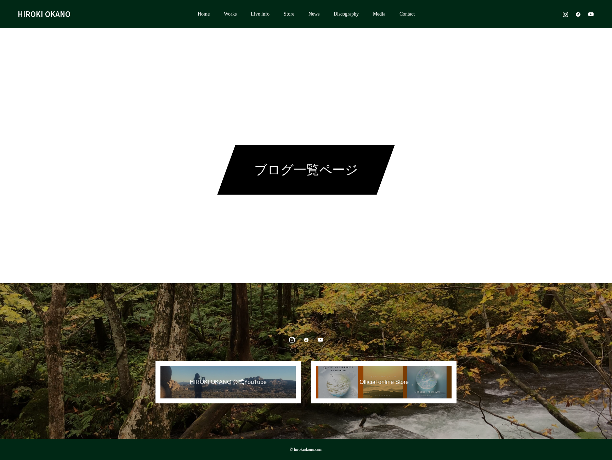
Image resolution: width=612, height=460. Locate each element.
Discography (346, 14)
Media (379, 14)
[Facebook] (578, 14)
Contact (407, 14)
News (313, 14)
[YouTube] (590, 14)
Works (230, 14)
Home (204, 14)
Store (289, 14)
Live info (260, 14)
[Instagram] (565, 14)
